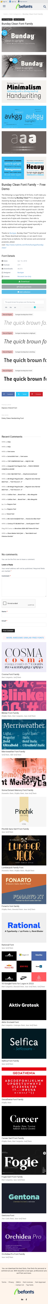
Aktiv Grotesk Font (10, 1022)
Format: (7, 265)
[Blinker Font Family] (24, 696)
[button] (45, 7)
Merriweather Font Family (13, 751)
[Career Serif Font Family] (24, 1121)
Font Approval (40, 1282)
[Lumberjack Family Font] (24, 850)
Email (4, 621)
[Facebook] (26, 1299)
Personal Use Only (24, 276)
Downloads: (8, 269)
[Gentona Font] (24, 1198)
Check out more (25, 287)
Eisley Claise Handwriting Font (13, 418)
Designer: (7, 272)
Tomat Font (10, 514)
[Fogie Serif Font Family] (24, 1160)
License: (7, 276)
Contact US (20, 1285)
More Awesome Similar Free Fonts (25, 637)
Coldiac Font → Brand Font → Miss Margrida (22, 494)
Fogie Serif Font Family (12, 1177)
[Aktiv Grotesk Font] (24, 1005)
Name (5, 611)
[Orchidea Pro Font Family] (24, 1237)
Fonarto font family (10, 906)
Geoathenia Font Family (12, 1099)
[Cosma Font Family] (24, 657)
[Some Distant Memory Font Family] (24, 773)
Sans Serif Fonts (19, 19)
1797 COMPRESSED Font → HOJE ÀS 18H (20, 461)
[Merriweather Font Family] (24, 734)
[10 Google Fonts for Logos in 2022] (24, 966)
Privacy (11, 1282)
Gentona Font (8, 1215)
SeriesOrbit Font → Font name (17, 456)
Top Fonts (29, 1285)
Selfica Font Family (10, 1061)
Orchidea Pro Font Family (13, 1254)
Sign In (4, 1)
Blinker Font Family (10, 713)
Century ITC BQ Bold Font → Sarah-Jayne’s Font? (23, 524)
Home (5, 14)
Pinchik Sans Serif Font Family (15, 829)
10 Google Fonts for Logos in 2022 (18, 983)
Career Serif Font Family (13, 1138)
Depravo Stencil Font (9, 408)
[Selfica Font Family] (24, 1044)
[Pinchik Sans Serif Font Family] (24, 812)
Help (9, 442)
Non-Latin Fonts (8, 1218)
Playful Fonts (29, 870)
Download (25, 281)
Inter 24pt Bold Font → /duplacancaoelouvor (22, 474)
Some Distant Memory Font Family (17, 790)
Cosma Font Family (10, 674)
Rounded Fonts (17, 909)
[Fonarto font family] (24, 889)
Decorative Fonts (8, 793)
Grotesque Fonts (19, 1025)
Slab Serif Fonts (15, 755)
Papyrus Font (11, 504)
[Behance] (22, 1299)
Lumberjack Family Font (12, 867)
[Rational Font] (24, 928)
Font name (11, 451)
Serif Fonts (17, 677)
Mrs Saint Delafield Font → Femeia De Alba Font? (23, 519)
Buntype (13, 233)
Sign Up (12, 1)
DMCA (18, 1282)
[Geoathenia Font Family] (24, 1082)
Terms (4, 1282)
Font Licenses (28, 1282)
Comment (6, 576)
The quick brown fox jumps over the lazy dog (25, 322)
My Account (23, 1)
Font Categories (15, 14)
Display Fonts (6, 716)
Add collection (25, 292)
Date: (6, 261)
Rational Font (8, 945)
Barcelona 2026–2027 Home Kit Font (27, 528)
